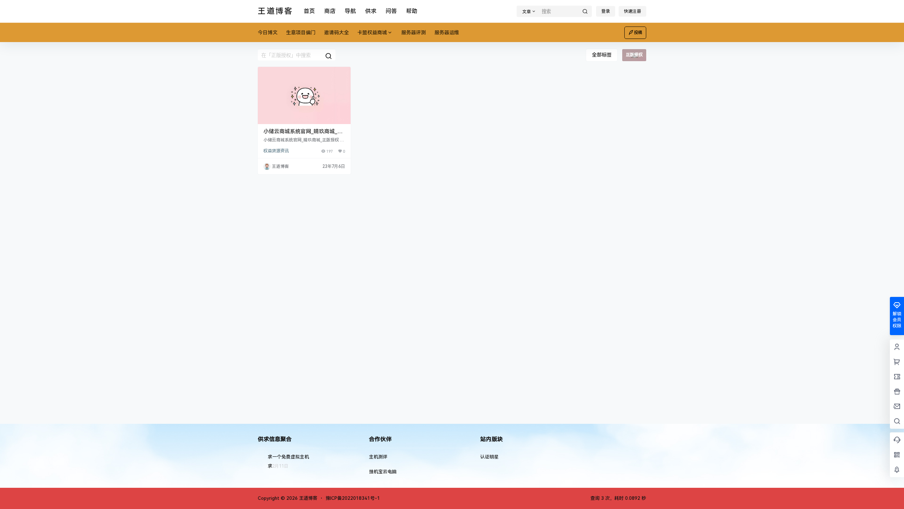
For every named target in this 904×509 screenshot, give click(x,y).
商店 (329, 11)
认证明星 (489, 457)
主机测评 (378, 457)
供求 (370, 11)
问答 (391, 11)
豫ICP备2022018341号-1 (353, 498)
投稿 (638, 32)
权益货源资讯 (276, 150)
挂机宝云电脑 (383, 471)
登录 (605, 11)
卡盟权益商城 (372, 32)
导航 (350, 11)
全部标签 (602, 55)
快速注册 (632, 11)
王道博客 (307, 498)
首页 (309, 11)
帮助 (411, 11)
